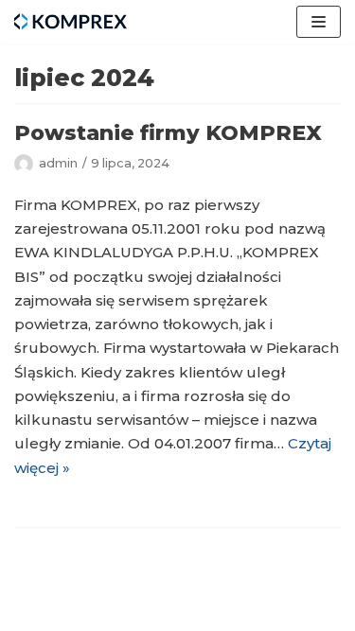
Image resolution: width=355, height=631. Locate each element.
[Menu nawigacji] (318, 22)
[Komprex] (71, 21)
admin (58, 163)
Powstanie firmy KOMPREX (168, 133)
